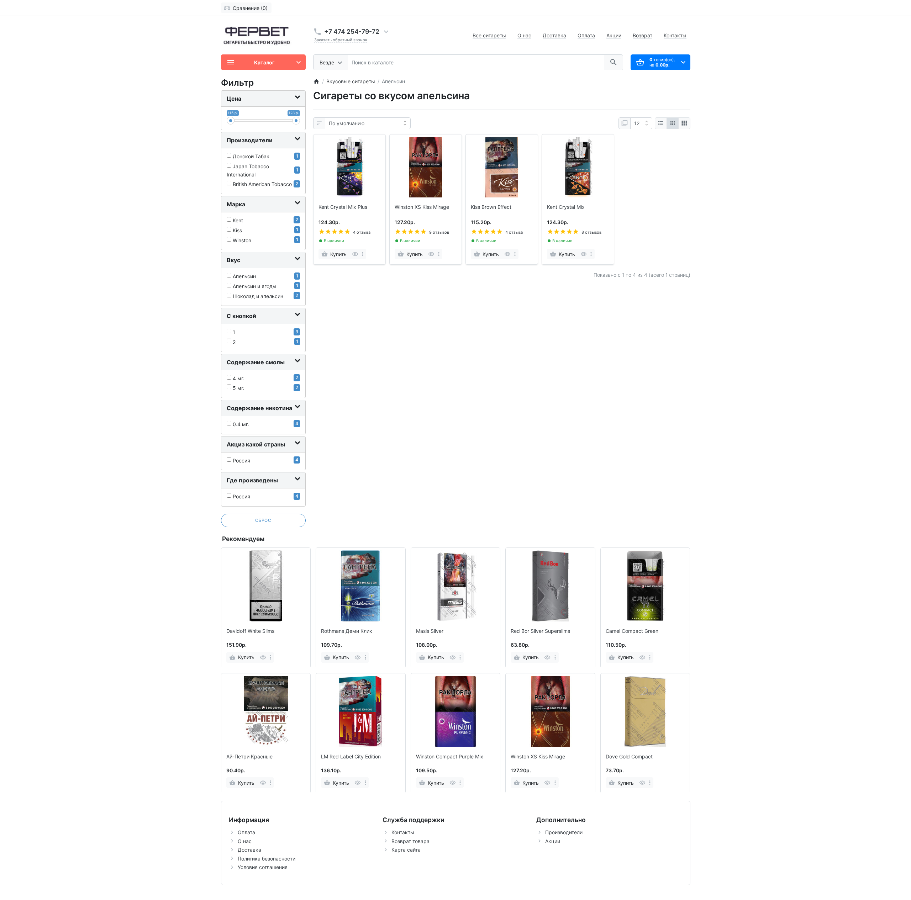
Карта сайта (406, 850)
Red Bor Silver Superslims (540, 631)
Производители (564, 832)
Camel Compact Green (632, 631)
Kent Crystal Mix (566, 207)
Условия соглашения (263, 867)
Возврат (642, 35)
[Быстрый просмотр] (355, 254)
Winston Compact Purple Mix (449, 756)
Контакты (675, 35)
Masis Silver (429, 631)
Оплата (586, 35)
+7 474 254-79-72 (351, 31)
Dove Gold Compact (629, 756)
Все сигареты (489, 35)
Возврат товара (410, 841)
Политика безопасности (266, 859)
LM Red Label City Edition (351, 756)
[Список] (661, 123)
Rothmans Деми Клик (346, 631)
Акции (613, 35)
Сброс (263, 520)
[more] (362, 254)
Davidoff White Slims (250, 631)
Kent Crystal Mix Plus (342, 207)
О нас (524, 35)
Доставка (554, 35)
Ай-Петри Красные (249, 756)
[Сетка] (673, 123)
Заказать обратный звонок (340, 39)
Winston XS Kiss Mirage (422, 207)
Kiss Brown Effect (491, 207)
